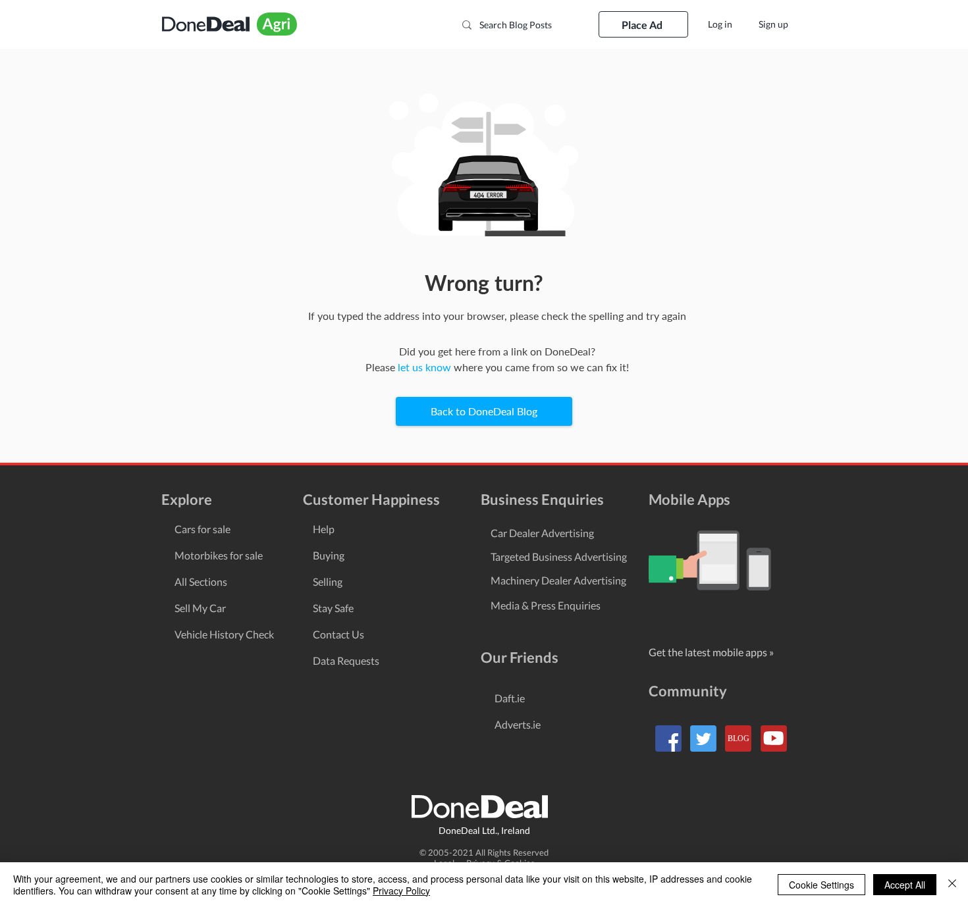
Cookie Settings (821, 884)
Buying (328, 555)
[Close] (952, 884)
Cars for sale (202, 529)
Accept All (904, 884)
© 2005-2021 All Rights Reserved (484, 852)
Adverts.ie (518, 724)
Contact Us (338, 634)
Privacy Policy (401, 890)
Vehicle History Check (224, 634)
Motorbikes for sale (219, 555)
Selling (327, 581)
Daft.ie (510, 698)
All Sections (201, 581)
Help (324, 529)
